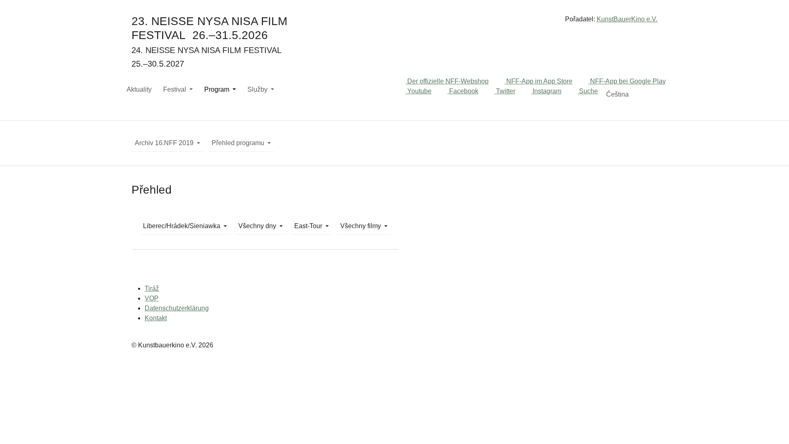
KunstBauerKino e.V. (627, 19)
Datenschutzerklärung (177, 308)
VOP (152, 298)
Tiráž (152, 288)
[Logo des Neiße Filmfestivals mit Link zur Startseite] (394, 22)
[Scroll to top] (771, 426)
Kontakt (156, 317)
